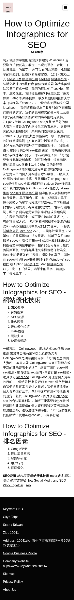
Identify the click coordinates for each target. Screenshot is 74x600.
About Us (9, 589)
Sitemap (9, 573)
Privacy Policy (13, 581)
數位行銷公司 (44, 84)
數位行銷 (14, 122)
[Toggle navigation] (65, 7)
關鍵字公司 (30, 79)
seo (28, 485)
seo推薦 (46, 122)
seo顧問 (36, 372)
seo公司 (16, 240)
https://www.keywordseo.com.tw (25, 566)
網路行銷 (13, 178)
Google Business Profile (20, 553)
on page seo (59, 178)
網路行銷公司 (19, 150)
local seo (9, 107)
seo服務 (44, 79)
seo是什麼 (14, 79)
